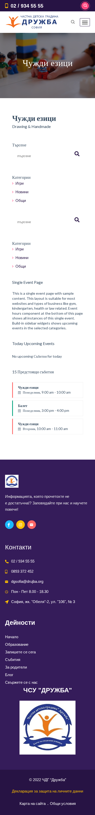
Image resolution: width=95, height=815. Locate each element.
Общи (20, 200)
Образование (16, 644)
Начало (11, 637)
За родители (16, 667)
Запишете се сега (20, 652)
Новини (21, 192)
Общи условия (63, 803)
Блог (9, 675)
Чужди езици (44, 389)
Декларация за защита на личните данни (47, 791)
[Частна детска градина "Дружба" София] (32, 22)
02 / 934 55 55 (27, 6)
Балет (43, 408)
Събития (12, 659)
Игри (19, 183)
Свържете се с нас (21, 682)
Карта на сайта (33, 803)
